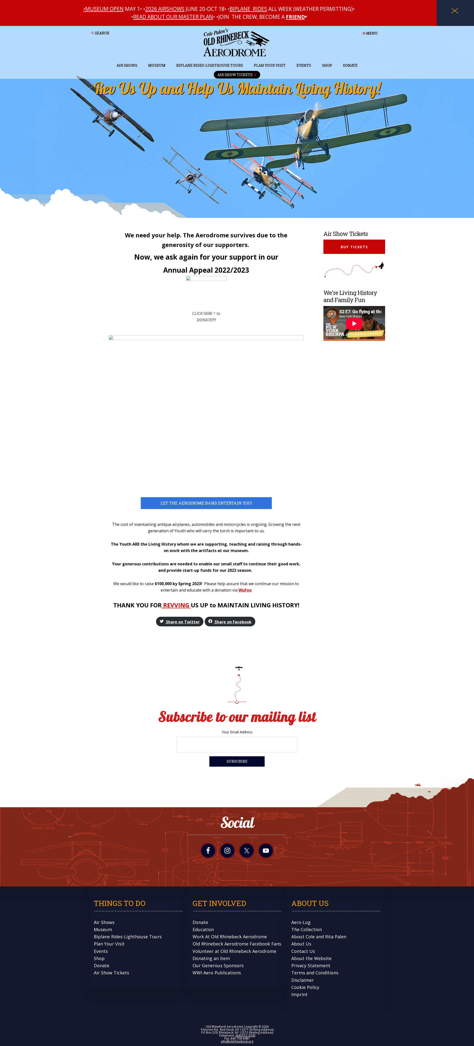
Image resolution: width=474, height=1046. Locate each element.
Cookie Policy (305, 987)
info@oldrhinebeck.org (237, 1041)
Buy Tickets (354, 247)
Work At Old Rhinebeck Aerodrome (230, 937)
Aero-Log (301, 922)
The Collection (306, 929)
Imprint (299, 994)
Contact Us (303, 951)
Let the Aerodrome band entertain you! (206, 503)
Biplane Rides (248, 8)
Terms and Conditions (314, 973)
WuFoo (245, 590)
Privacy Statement (310, 965)
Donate (101, 965)
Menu (371, 33)
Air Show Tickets (111, 973)
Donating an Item (211, 958)
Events (101, 951)
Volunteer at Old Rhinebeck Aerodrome (234, 951)
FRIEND (295, 16)
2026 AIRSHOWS (164, 8)
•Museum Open (103, 8)
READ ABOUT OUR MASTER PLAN (173, 16)
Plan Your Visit (109, 944)
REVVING (176, 605)
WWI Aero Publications (217, 973)
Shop (99, 958)
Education (203, 929)
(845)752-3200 (245, 1035)
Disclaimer (302, 980)
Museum (103, 929)
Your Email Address (237, 732)
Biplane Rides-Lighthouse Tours (128, 937)
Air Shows (104, 922)
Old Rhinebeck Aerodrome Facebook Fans (237, 944)
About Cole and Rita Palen (318, 937)
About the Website (311, 958)
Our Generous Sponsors (218, 965)
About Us (301, 944)
